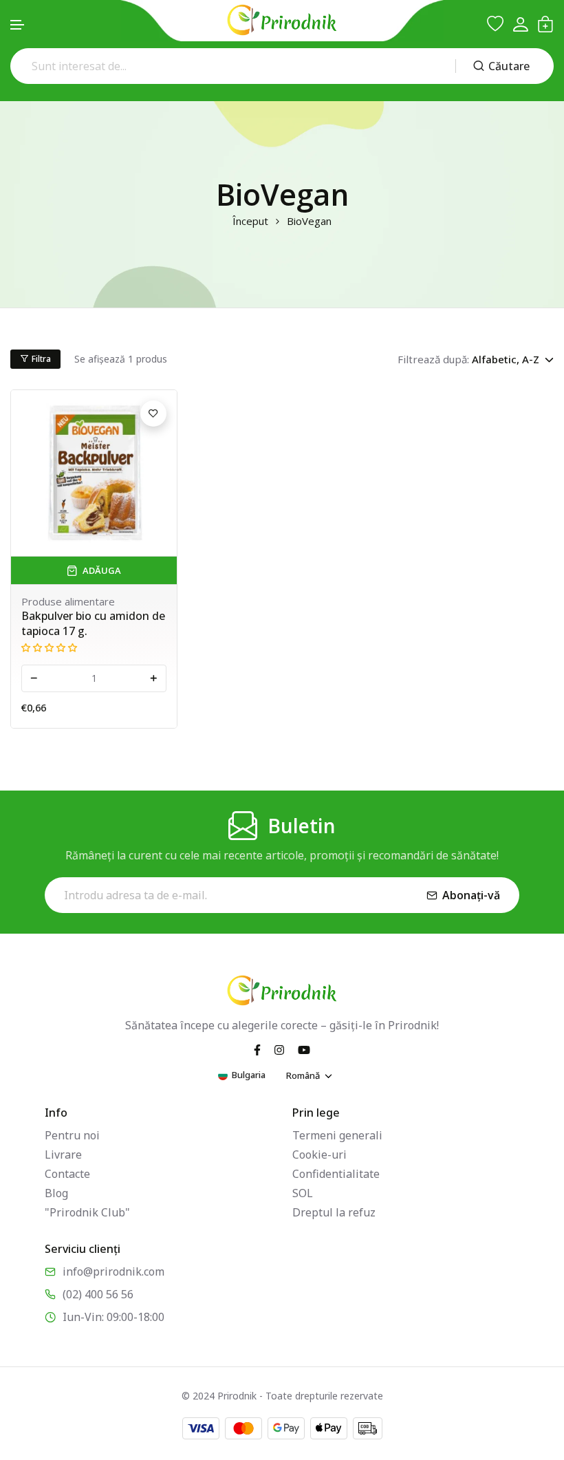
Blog (56, 1193)
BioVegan (309, 221)
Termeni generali (337, 1135)
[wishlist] (495, 24)
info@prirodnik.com (113, 1271)
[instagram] (279, 1048)
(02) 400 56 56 (98, 1294)
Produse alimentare (68, 601)
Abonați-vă (471, 895)
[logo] (282, 20)
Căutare (509, 66)
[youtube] (304, 1048)
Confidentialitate (336, 1173)
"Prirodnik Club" (87, 1212)
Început (250, 221)
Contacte (67, 1173)
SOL (302, 1193)
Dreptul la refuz (334, 1212)
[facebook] (257, 1048)
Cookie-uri (319, 1154)
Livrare (63, 1154)
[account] (520, 24)
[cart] (545, 24)
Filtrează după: (433, 359)
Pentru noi (72, 1135)
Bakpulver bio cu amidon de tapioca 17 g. (93, 623)
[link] (94, 473)
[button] (17, 25)
